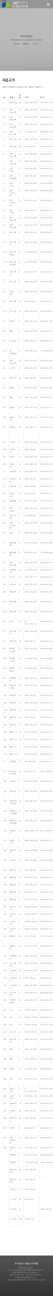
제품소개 (26, 44)
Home (16, 44)
